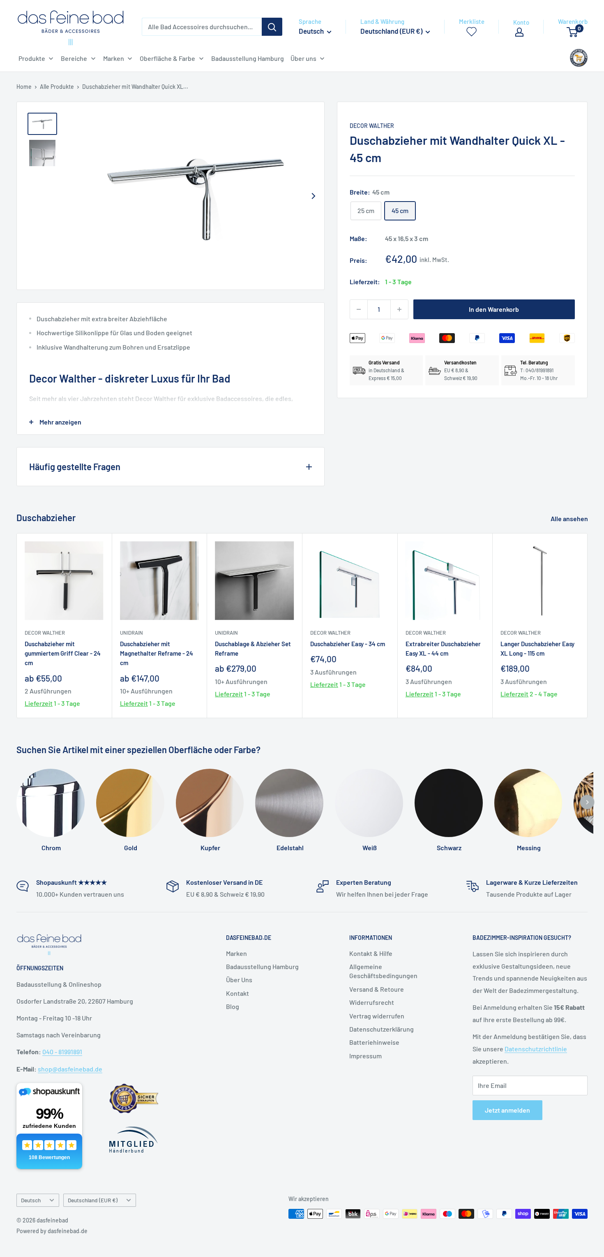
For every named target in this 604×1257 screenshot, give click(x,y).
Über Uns (239, 979)
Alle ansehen (570, 518)
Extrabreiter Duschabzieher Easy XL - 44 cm (443, 648)
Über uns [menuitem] (303, 58)
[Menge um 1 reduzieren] (358, 309)
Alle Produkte (57, 86)
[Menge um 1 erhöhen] (399, 309)
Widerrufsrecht (371, 1002)
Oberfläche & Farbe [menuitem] (167, 58)
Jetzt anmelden (507, 1110)
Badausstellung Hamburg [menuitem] (247, 58)
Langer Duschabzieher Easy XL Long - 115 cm (537, 648)
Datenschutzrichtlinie (536, 1049)
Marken (236, 953)
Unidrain (131, 632)
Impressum (365, 1056)
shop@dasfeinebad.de (70, 1069)
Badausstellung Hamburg (262, 966)
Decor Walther (372, 125)
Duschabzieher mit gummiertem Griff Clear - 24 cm (63, 653)
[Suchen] (272, 27)
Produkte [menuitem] (31, 58)
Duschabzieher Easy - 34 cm (347, 643)
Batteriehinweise (374, 1042)
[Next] (313, 196)
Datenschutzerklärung (381, 1029)
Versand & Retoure (376, 989)
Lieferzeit (39, 703)
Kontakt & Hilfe (370, 953)
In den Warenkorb (494, 309)
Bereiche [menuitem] (74, 58)
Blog (232, 1006)
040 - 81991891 (62, 1051)
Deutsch (31, 1200)
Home (24, 86)
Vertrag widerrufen (376, 1016)
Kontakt (237, 993)
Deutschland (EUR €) (93, 1200)
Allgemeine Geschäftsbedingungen (383, 970)
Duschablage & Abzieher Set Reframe (253, 648)
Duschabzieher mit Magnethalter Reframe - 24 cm (156, 653)
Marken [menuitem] (113, 58)
